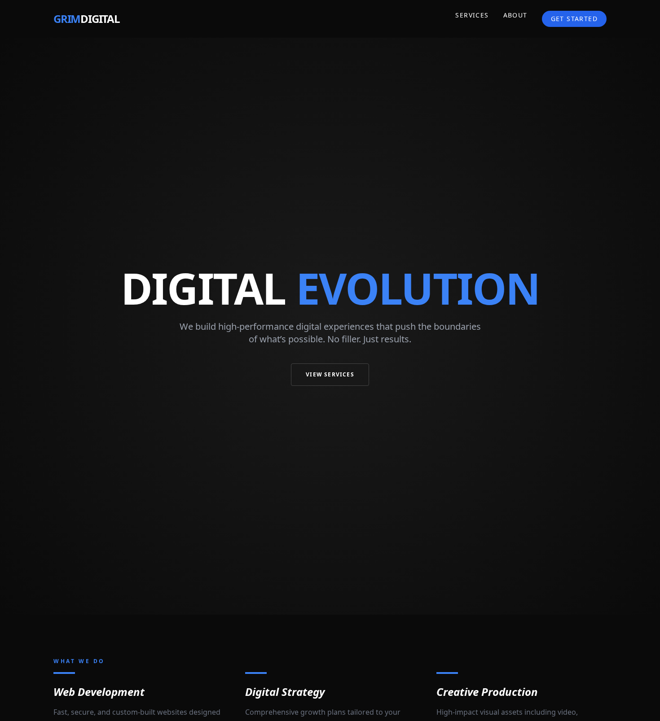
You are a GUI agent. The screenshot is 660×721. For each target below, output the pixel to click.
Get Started (574, 18)
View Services (330, 374)
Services (471, 15)
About (515, 15)
